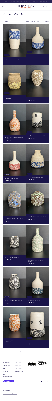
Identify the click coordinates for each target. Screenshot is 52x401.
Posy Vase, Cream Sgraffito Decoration (36, 99)
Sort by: (27, 21)
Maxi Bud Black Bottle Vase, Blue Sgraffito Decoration (14, 219)
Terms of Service (19, 371)
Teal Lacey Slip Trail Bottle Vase (34, 300)
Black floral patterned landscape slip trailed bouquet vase (37, 342)
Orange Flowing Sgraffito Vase (11, 340)
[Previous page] (20, 351)
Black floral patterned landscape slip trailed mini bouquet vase (37, 136)
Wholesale (6, 371)
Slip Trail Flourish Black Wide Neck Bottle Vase (13, 301)
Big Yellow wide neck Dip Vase (11, 97)
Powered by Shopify (26, 397)
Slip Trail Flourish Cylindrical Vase (12, 257)
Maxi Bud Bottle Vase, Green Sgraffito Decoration (36, 261)
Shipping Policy (18, 368)
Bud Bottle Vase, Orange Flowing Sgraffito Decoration (14, 138)
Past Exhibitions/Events (7, 375)
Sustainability (6, 365)
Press (4, 368)
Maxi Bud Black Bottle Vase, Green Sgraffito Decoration (37, 217)
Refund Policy (18, 365)
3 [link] (31, 351)
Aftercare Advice (7, 362)
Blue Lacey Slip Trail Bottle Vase (35, 56)
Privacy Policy (18, 362)
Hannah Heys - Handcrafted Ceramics (14, 397)
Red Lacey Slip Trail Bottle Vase (11, 178)
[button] (2, 6)
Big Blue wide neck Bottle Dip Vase (35, 177)
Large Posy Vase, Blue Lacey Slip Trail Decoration (13, 59)
